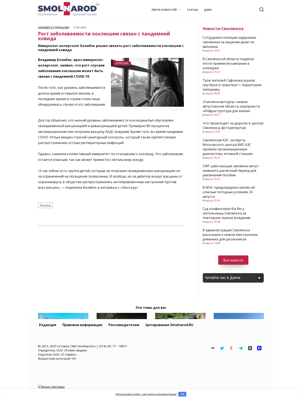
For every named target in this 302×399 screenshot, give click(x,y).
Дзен (208, 10)
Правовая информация (82, 325)
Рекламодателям (123, 325)
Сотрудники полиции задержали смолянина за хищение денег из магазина (229, 42)
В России (122, 63)
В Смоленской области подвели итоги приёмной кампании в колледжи (228, 63)
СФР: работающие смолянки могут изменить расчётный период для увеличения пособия (231, 170)
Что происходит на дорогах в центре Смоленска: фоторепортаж (233, 125)
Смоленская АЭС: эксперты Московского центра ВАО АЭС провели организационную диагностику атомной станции (227, 147)
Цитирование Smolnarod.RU (169, 325)
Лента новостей (164, 10)
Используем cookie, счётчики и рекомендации (146, 394)
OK (182, 394)
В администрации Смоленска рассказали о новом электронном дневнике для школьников (230, 234)
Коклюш (45, 205)
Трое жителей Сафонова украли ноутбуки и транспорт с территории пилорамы (232, 85)
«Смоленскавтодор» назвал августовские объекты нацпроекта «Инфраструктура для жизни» (231, 106)
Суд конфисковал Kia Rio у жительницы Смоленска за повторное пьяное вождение (226, 213)
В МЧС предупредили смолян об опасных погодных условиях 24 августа (229, 192)
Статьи (192, 10)
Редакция (47, 325)
